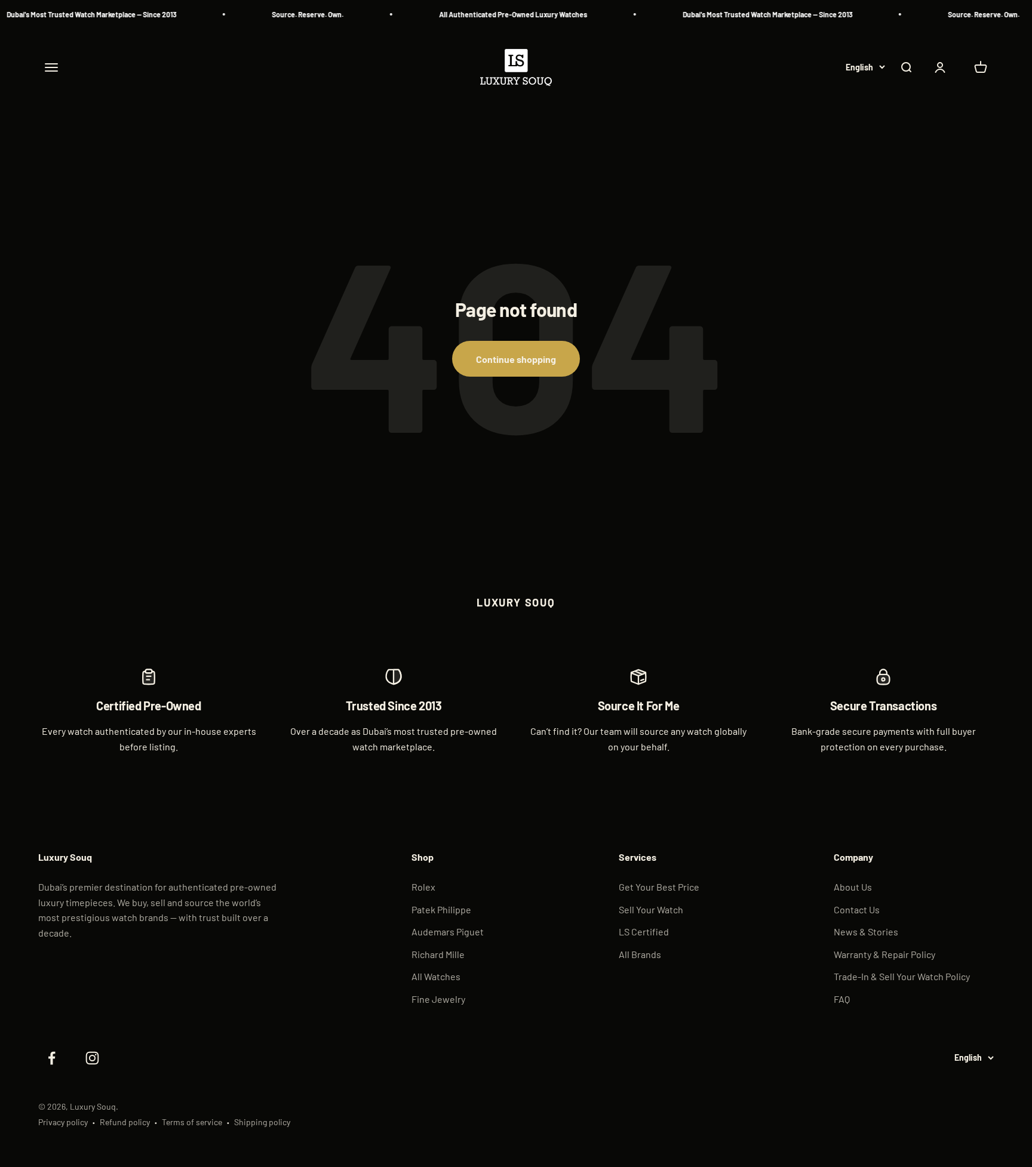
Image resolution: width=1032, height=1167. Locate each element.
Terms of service (192, 1122)
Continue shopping (516, 359)
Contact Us (857, 909)
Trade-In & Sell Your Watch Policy (902, 976)
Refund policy (125, 1122)
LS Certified (644, 931)
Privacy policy (63, 1122)
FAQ (842, 999)
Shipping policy (262, 1122)
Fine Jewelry (438, 999)
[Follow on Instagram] (92, 1058)
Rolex (423, 886)
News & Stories (866, 931)
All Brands (640, 954)
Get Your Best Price (659, 886)
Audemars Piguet (447, 931)
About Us (853, 886)
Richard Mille (438, 954)
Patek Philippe (441, 909)
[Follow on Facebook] (51, 1058)
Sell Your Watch (651, 909)
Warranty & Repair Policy (884, 954)
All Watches (435, 976)
